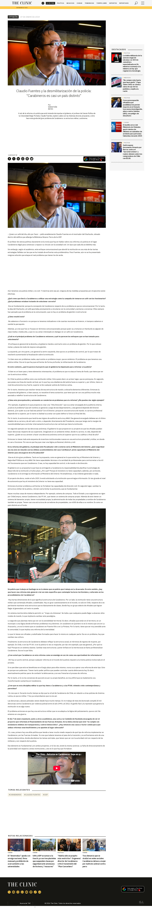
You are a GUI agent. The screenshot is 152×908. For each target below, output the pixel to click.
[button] (9, 158)
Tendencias (89, 3)
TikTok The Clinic (35, 892)
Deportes (113, 3)
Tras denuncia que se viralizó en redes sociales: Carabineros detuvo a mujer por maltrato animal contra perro (94, 861)
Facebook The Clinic (13, 892)
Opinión (13, 17)
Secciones (142, 3)
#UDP (45, 795)
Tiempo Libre (101, 3)
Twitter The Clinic (9, 892)
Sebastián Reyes (52, 108)
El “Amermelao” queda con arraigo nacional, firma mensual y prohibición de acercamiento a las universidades (19, 861)
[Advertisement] (56, 272)
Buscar (136, 3)
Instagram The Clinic (17, 892)
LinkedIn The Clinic (30, 892)
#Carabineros (15, 795)
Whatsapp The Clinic (22, 892)
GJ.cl (141, 902)
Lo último (50, 3)
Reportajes (124, 3)
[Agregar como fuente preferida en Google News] (132, 892)
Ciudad (79, 3)
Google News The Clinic (39, 892)
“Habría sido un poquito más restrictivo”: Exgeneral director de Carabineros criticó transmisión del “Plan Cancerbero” (69, 861)
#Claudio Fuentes (32, 795)
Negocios (70, 3)
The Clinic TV (26, 892)
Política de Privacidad (25, 906)
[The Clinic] (22, 3)
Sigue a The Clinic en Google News (94, 159)
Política (60, 3)
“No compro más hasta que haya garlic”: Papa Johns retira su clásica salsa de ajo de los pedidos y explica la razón (132, 85)
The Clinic (43, 3)
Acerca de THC (25, 903)
